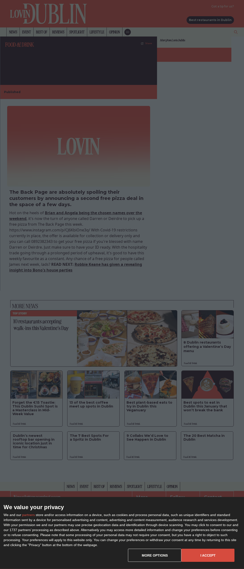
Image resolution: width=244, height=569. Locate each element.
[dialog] (122, 533)
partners (28, 515)
